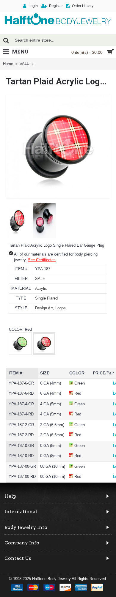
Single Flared (46, 298)
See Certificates (42, 260)
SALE (40, 278)
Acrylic (41, 288)
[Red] (44, 353)
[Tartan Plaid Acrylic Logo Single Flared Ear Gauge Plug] (58, 147)
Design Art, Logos (50, 308)
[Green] (20, 353)
